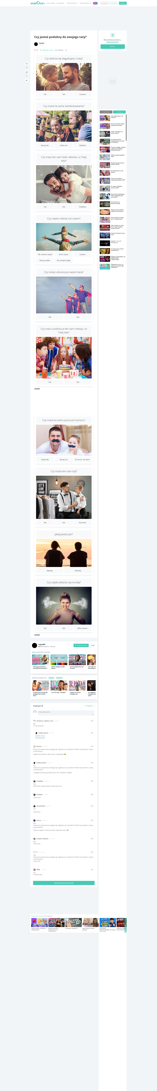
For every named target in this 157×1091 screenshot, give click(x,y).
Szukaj (105, 3)
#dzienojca (51, 677)
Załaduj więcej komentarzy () (63, 883)
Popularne (51, 3)
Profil (92, 645)
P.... (37, 852)
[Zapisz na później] (66, 50)
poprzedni (106, 112)
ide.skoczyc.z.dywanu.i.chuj (44, 721)
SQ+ (95, 3)
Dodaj (123, 3)
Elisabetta (39, 794)
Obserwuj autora (82, 645)
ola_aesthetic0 (40, 806)
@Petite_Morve (40, 736)
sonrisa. (38, 820)
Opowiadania (85, 3)
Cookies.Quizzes (43, 733)
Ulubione (60, 50)
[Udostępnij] (27, 80)
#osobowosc (59, 677)
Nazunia (39, 746)
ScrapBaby (39, 781)
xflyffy (38, 869)
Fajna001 (41, 43)
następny (120, 112)
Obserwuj (48, 50)
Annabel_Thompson (42, 839)
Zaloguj (114, 3)
